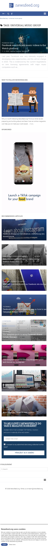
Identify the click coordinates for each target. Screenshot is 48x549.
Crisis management (20, 256)
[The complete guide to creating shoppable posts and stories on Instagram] (24, 355)
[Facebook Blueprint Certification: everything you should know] (24, 230)
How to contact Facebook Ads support (18, 412)
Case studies (7, 256)
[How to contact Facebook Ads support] (24, 406)
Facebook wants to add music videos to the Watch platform (24, 47)
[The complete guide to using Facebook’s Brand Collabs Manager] (24, 330)
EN (3, 13)
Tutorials (6, 231)
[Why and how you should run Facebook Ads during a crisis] (24, 280)
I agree (4, 544)
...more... (31, 124)
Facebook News (8, 43)
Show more (12, 544)
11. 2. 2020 (5, 51)
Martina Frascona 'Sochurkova (19, 51)
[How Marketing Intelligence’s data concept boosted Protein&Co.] (24, 255)
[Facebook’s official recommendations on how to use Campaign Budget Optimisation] (24, 305)
